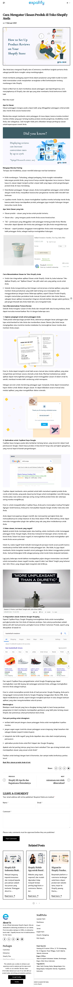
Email (39, 803)
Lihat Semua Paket (9, 959)
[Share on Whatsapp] (64, 768)
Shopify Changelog (42, 935)
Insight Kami (40, 932)
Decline (17, 982)
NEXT (62, 776)
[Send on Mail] (68, 768)
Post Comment (11, 838)
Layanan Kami (40, 919)
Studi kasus (40, 922)
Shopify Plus (7, 956)
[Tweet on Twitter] (60, 768)
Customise (6, 950)
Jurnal (38, 929)
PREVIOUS (12, 776)
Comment (7, 811)
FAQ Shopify (40, 938)
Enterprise (6, 953)
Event (38, 925)
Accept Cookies (16, 977)
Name (5, 803)
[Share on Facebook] (56, 768)
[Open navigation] (71, 298)
